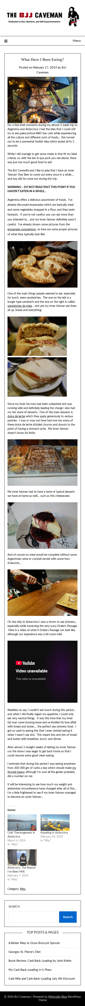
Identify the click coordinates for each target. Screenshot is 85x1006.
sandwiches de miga (20, 306)
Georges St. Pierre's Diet (24, 951)
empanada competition (22, 229)
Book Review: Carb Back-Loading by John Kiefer (40, 960)
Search (14, 906)
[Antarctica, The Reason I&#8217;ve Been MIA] (22, 857)
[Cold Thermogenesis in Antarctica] (22, 822)
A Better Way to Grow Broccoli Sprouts (34, 943)
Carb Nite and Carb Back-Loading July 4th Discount (41, 978)
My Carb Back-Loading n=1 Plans (30, 969)
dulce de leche (16, 416)
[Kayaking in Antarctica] (55, 822)
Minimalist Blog (57, 997)
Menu (77, 40)
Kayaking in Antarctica (54, 832)
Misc (23, 889)
